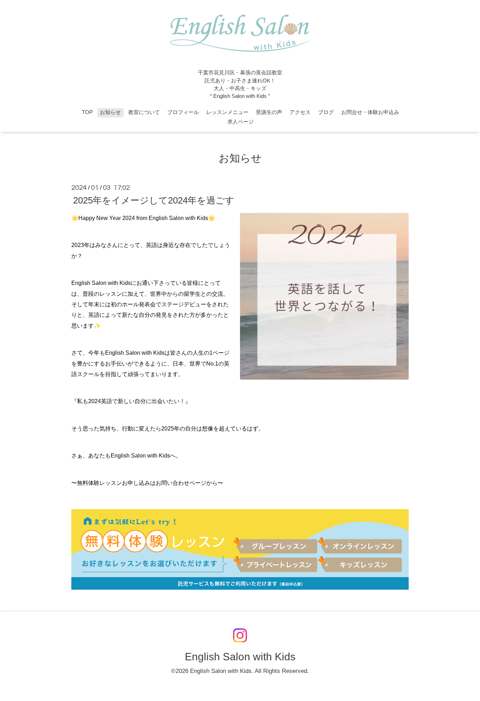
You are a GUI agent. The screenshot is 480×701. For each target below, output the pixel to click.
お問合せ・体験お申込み (370, 112)
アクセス (300, 112)
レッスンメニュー (227, 112)
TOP (87, 112)
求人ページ (240, 122)
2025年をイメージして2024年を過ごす (153, 200)
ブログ (326, 112)
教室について (144, 112)
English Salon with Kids (240, 656)
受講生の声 (269, 112)
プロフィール (183, 112)
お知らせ (110, 112)
